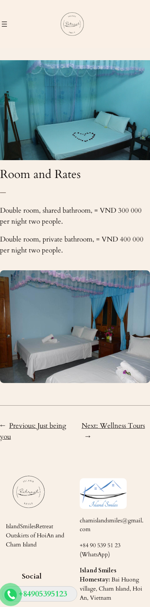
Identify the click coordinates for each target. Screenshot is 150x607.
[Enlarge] (140, 279)
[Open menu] (4, 24)
